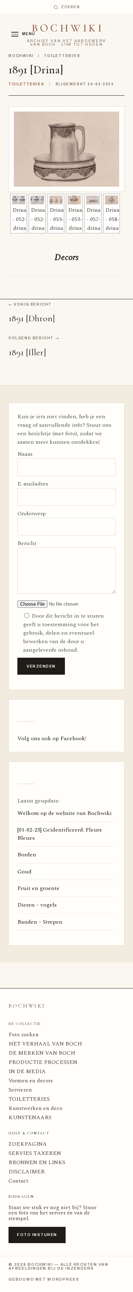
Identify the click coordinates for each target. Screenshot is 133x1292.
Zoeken (70, 7)
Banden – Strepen (39, 922)
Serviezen (20, 1090)
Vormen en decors (31, 1081)
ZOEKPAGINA (28, 1144)
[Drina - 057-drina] (92, 200)
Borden (26, 854)
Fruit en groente (38, 888)
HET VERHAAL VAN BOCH (45, 1044)
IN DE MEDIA (27, 1071)
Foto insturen (37, 1234)
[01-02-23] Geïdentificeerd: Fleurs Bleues (59, 834)
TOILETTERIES (29, 1099)
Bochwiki (68, 28)
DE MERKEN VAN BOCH (42, 1053)
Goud (24, 871)
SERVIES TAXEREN (35, 1153)
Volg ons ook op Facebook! (51, 738)
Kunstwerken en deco (35, 1108)
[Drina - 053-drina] (55, 200)
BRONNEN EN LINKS (37, 1162)
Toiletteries (62, 55)
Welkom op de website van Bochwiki (64, 813)
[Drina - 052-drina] (18, 200)
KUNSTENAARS (30, 1118)
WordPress (63, 1279)
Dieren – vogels (37, 905)
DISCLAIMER (27, 1172)
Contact (18, 1181)
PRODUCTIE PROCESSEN (43, 1062)
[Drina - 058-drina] (111, 200)
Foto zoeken (24, 1035)
